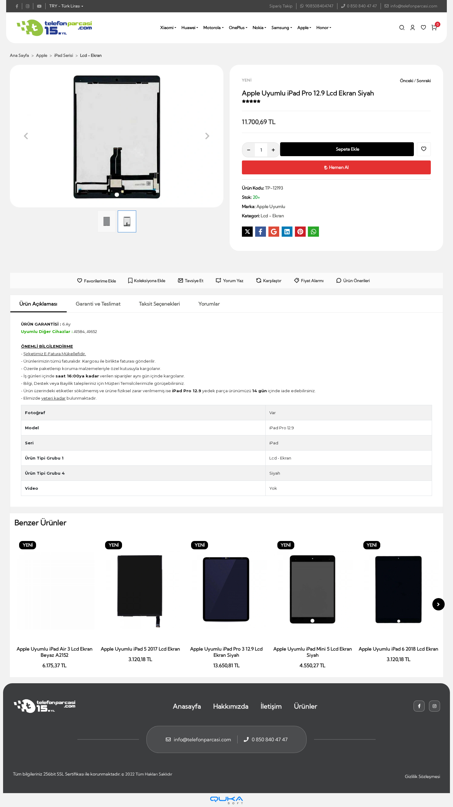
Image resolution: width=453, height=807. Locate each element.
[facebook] (19, 6)
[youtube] (41, 6)
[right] (438, 604)
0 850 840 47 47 (362, 5)
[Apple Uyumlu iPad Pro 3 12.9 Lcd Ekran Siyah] (140, 589)
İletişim (271, 706)
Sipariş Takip (280, 5)
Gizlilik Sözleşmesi (422, 776)
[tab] (38, 303)
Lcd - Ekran (280, 457)
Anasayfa (187, 706)
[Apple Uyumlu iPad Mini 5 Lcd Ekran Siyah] (227, 589)
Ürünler (305, 706)
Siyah (274, 473)
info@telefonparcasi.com (413, 5)
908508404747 (319, 5)
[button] (26, 136)
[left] (14, 604)
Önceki (407, 80)
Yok (273, 488)
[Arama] (402, 27)
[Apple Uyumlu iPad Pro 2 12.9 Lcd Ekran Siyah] (399, 589)
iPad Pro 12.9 (281, 427)
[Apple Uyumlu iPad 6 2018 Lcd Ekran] (313, 589)
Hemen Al (339, 167)
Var (272, 412)
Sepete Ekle (347, 149)
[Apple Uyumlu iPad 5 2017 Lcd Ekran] (54, 589)
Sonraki (423, 80)
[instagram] (29, 6)
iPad (273, 442)
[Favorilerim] (423, 27)
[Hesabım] (413, 27)
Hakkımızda (230, 706)
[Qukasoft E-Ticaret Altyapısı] (226, 800)
